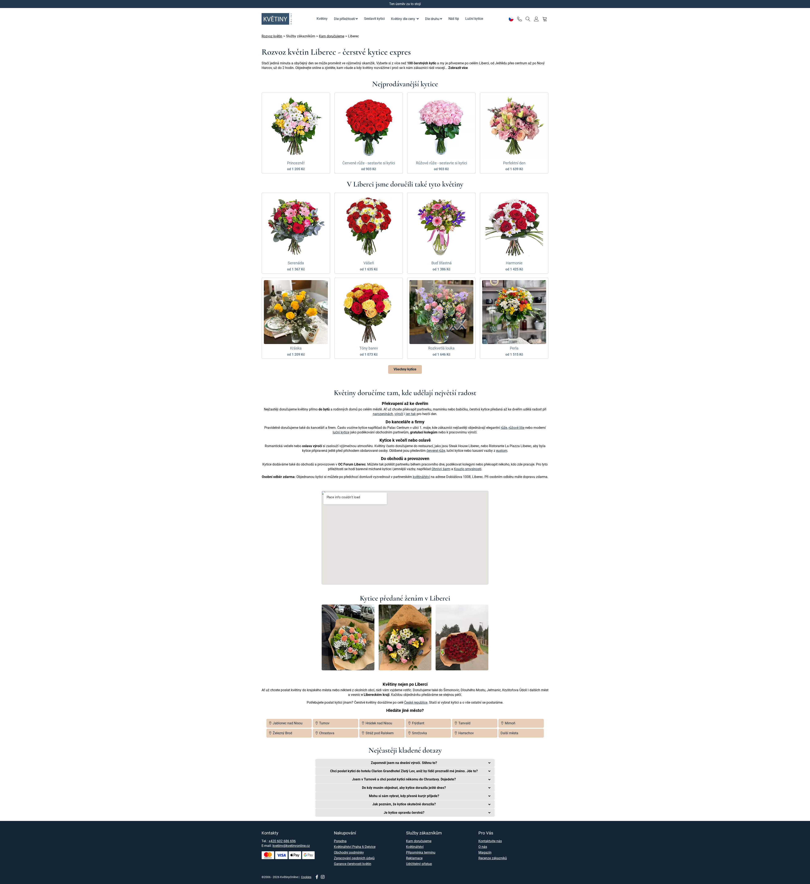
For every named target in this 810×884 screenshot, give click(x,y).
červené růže (436, 451)
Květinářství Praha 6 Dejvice (354, 847)
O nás (482, 847)
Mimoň (509, 723)
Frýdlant (417, 723)
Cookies (306, 877)
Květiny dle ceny (403, 19)
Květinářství (415, 847)
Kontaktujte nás (490, 841)
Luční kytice (474, 19)
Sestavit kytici (374, 19)
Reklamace (414, 858)
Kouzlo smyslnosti (467, 469)
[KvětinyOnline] (277, 19)
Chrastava (326, 733)
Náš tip (453, 19)
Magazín (484, 852)
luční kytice (341, 432)
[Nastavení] (511, 19)
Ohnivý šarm (441, 469)
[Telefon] (519, 19)
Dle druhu (432, 19)
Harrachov (466, 733)
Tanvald (464, 723)
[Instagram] (322, 877)
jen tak (411, 414)
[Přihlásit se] (536, 19)
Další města (509, 733)
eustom (501, 451)
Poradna (340, 841)
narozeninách (383, 414)
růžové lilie (516, 428)
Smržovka (419, 733)
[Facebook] (317, 877)
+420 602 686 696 (282, 841)
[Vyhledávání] (528, 19)
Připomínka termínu (420, 852)
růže (504, 428)
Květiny (322, 19)
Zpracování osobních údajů (354, 858)
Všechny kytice (405, 369)
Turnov (323, 723)
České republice (415, 702)
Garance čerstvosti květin (352, 864)
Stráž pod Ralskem (379, 733)
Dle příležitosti (344, 19)
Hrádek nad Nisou (378, 723)
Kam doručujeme (418, 841)
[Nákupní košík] (544, 19)
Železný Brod (282, 733)
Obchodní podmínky (349, 852)
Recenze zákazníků (492, 858)
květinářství (421, 477)
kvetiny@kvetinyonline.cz (291, 846)
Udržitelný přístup (419, 864)
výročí (398, 414)
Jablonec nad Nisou (287, 723)
